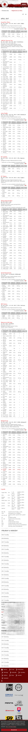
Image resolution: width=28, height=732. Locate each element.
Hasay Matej (6, 267)
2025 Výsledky (5, 542)
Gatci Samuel (6, 93)
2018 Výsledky (5, 593)
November (3, 630)
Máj (2, 614)
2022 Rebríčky (5, 567)
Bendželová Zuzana (5, 465)
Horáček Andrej (5, 57)
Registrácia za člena (17, 10)
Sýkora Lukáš (6, 90)
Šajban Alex (5, 232)
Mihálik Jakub (4, 484)
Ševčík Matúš (4, 455)
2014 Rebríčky (5, 658)
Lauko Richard (5, 348)
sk (23, 14)
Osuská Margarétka (5, 244)
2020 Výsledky (5, 578)
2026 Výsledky (5, 535)
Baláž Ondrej (4, 402)
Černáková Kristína (5, 241)
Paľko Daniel (6, 103)
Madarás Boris (5, 87)
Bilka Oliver (5, 97)
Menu (24, 4)
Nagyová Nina (5, 353)
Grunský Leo (6, 102)
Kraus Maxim (6, 81)
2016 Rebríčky (5, 644)
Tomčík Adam (6, 245)
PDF (25, 29)
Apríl (2, 612)
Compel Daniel (4, 234)
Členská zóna (5, 10)
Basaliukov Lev (5, 394)
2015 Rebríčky (5, 651)
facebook (6, 678)
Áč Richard (5, 415)
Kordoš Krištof (4, 250)
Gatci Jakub (5, 100)
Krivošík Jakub (5, 125)
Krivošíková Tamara (5, 152)
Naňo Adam (3, 294)
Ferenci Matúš (4, 261)
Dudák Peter (6, 238)
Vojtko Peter (5, 268)
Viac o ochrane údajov (11, 726)
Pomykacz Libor (5, 229)
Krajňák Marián (4, 237)
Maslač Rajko (6, 89)
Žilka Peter (4, 36)
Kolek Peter (5, 262)
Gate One (19, 718)
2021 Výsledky (5, 571)
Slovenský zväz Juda (18, 687)
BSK (9, 695)
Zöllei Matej (5, 78)
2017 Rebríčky (5, 637)
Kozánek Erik (5, 460)
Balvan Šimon (4, 96)
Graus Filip (5, 76)
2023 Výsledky (5, 556)
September (4, 625)
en (25, 14)
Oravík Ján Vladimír (5, 108)
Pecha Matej (6, 72)
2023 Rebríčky (5, 560)
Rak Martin (5, 71)
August (3, 622)
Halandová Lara (5, 214)
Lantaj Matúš (6, 67)
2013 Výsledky (5, 662)
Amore (19, 703)
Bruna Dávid (6, 99)
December (3, 633)
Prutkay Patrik (5, 256)
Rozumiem (14, 729)
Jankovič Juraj (5, 60)
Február (3, 606)
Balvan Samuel (4, 54)
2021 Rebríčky (5, 575)
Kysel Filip (5, 476)
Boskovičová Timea (6, 69)
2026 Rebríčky (5, 538)
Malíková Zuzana (5, 366)
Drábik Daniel (4, 384)
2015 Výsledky (5, 648)
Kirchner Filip (5, 397)
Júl (2, 620)
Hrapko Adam (4, 363)
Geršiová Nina (4, 193)
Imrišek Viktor (4, 470)
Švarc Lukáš (6, 92)
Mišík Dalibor (6, 226)
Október (3, 627)
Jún (2, 617)
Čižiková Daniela (5, 74)
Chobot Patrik (6, 82)
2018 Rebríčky (5, 596)
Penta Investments (9, 703)
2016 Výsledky (5, 640)
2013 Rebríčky (5, 666)
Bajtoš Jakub (4, 133)
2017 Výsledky (5, 600)
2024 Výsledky (5, 549)
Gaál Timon (5, 416)
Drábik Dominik (5, 334)
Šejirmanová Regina (6, 378)
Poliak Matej (3, 34)
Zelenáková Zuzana (5, 355)
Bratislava (10, 710)
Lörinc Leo (5, 225)
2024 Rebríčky (5, 553)
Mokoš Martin (3, 171)
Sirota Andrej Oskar (6, 265)
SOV (18, 710)
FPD (9, 687)
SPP (9, 718)
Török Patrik (3, 196)
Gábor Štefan (3, 169)
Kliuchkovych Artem (6, 223)
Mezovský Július (5, 386)
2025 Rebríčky (5, 545)
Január (2, 604)
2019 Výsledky (5, 586)
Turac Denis (3, 190)
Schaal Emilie (3, 299)
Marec (2, 609)
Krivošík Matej (5, 144)
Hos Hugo (5, 131)
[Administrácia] (2, 681)
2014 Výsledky (5, 655)
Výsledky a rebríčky (9, 530)
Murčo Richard (4, 286)
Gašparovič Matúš (4, 288)
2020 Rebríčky (5, 582)
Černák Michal (4, 220)
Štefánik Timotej (5, 65)
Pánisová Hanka (5, 106)
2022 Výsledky (5, 564)
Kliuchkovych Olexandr (6, 62)
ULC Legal (19, 695)
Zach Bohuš (5, 230)
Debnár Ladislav (5, 84)
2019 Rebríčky (5, 589)
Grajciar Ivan (6, 79)
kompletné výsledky (19, 29)
